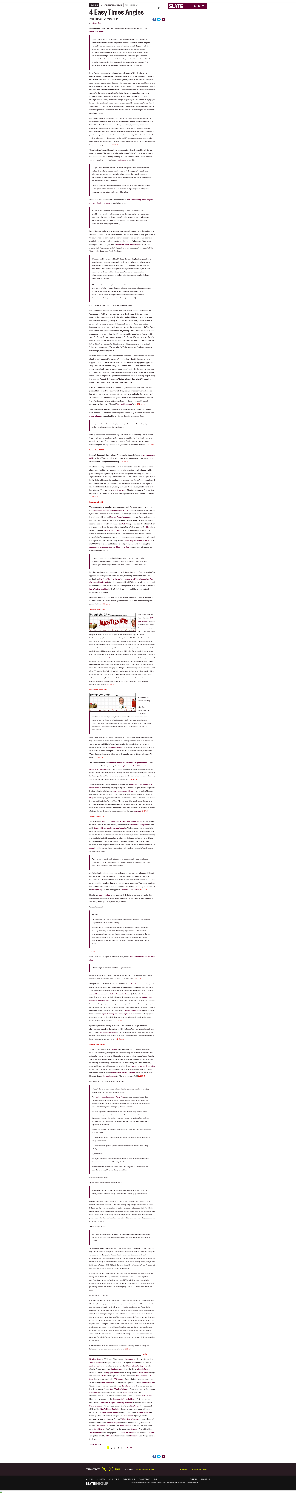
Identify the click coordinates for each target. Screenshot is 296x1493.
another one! (93, 766)
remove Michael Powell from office (143, 1066)
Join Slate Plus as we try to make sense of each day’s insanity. (160, 1491)
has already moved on (115, 747)
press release (95, 416)
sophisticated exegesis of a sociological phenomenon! (128, 763)
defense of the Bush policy (138, 825)
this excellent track (109, 1076)
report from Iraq (104, 895)
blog (91, 798)
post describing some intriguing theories (117, 1014)
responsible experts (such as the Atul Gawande (110, 994)
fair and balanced (124, 404)
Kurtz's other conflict (98, 589)
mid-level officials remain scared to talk (111, 511)
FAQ (155, 1479)
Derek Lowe (135, 984)
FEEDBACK (193, 1479)
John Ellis (127, 1392)
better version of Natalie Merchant (123, 1073)
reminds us (121, 160)
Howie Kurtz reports (113, 530)
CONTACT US (100, 1479)
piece (96, 32)
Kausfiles (94, 5)
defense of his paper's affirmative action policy (110, 828)
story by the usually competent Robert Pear (109, 1097)
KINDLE (151, 1470)
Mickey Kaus (96, 23)
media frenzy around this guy (123, 791)
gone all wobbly (95, 848)
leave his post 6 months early (137, 540)
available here (119, 490)
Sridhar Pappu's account (120, 517)
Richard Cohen (122, 245)
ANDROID (145, 1470)
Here (148, 527)
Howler (135, 890)
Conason (124, 890)
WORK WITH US (114, 1479)
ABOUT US (89, 1479)
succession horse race (98, 547)
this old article (119, 547)
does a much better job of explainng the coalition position (122, 821)
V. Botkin (126, 524)
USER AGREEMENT (129, 1479)
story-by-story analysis (108, 1032)
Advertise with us (201, 1470)
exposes (114, 1049)
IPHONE (138, 1470)
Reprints (184, 1470)
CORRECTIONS (205, 1479)
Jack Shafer (135, 245)
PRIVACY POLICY (144, 1479)
